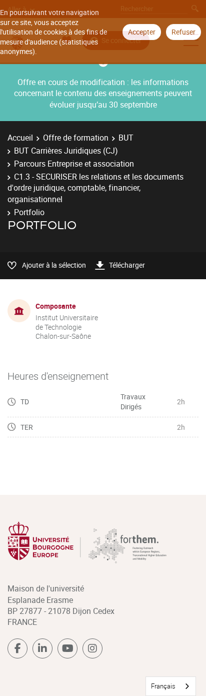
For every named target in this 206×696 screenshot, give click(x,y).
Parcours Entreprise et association (74, 163)
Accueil (20, 137)
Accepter (142, 32)
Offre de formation (75, 137)
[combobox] (171, 686)
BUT (126, 137)
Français (163, 685)
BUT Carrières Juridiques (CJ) (66, 150)
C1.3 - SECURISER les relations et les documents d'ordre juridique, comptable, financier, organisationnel (96, 188)
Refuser (184, 32)
